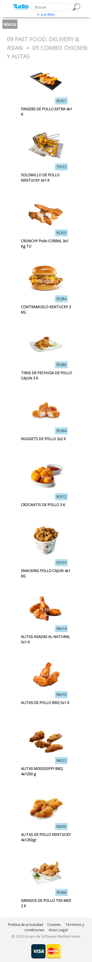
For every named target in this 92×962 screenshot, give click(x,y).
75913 (61, 166)
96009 (61, 826)
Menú (10, 24)
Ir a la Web (46, 14)
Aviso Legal (58, 929)
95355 (61, 232)
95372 (61, 496)
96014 (61, 628)
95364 (61, 430)
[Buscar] (76, 7)
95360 (61, 892)
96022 (61, 760)
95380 (61, 364)
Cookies (54, 924)
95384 (61, 298)
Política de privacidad (25, 924)
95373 (61, 562)
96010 (61, 694)
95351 (61, 100)
